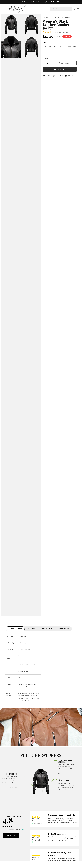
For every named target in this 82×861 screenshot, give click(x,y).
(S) (50, 47)
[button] (78, 9)
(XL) (65, 47)
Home (44, 17)
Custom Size (60, 52)
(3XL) (74, 47)
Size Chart (65, 63)
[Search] (51, 8)
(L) (60, 47)
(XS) (45, 47)
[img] (36, 817)
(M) (55, 47)
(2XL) (69, 47)
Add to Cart (60, 69)
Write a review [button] (11, 835)
